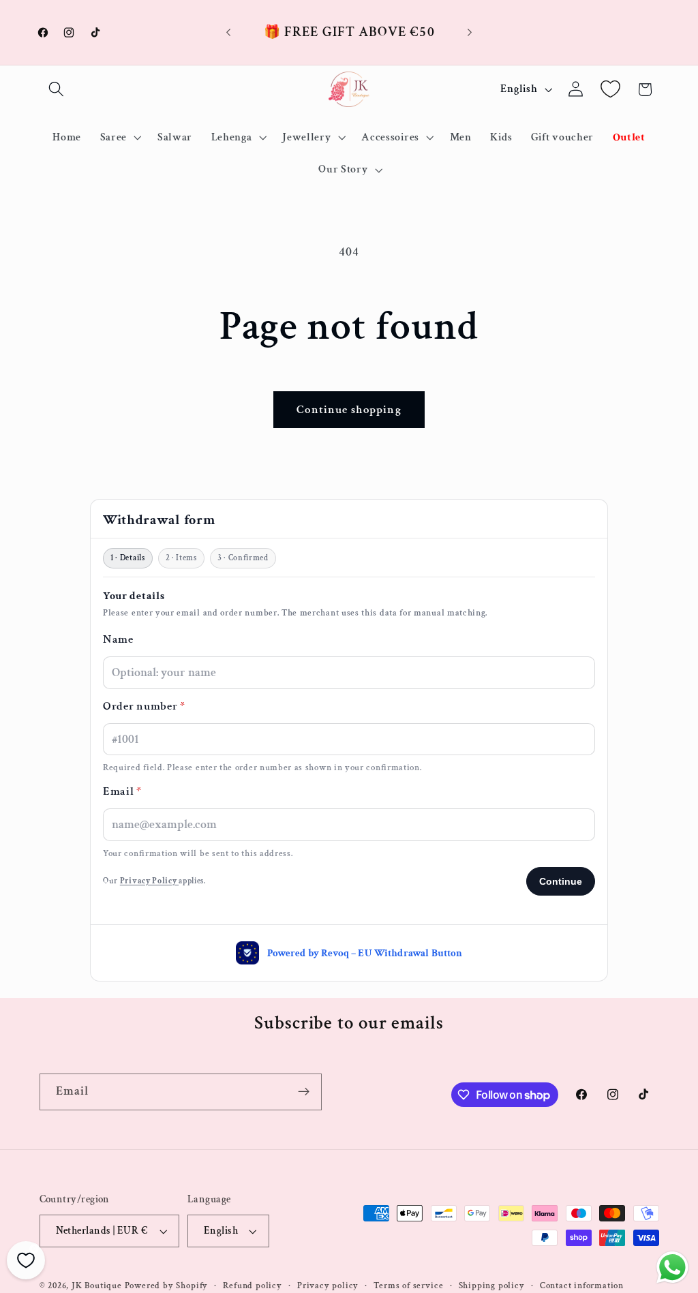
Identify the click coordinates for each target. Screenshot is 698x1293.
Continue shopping (349, 409)
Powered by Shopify (167, 1285)
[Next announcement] (470, 33)
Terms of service (408, 1285)
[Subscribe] (303, 1092)
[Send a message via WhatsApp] (672, 1267)
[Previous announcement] (228, 33)
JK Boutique (97, 1285)
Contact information (582, 1285)
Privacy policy (328, 1285)
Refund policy (252, 1285)
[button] (57, 89)
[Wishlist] (610, 89)
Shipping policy (492, 1285)
